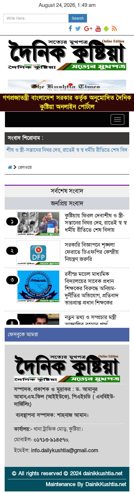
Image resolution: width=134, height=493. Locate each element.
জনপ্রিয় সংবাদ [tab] (67, 204)
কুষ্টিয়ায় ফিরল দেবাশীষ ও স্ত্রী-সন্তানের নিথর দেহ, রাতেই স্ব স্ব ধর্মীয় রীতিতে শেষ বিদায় (96, 223)
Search (78, 18)
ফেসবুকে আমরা (23, 334)
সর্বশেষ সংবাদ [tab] (67, 191)
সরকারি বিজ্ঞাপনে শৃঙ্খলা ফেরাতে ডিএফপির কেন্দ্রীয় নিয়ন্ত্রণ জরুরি (92, 252)
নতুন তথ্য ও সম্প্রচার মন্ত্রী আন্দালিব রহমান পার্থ (90, 321)
